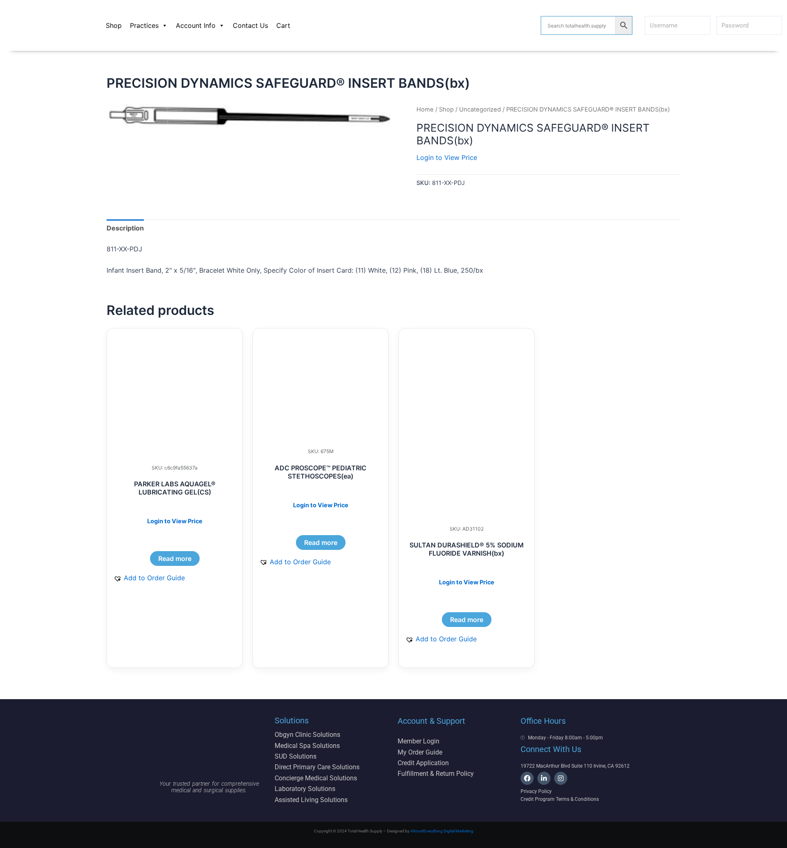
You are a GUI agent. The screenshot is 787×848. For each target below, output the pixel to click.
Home (425, 109)
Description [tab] (125, 228)
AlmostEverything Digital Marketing (441, 831)
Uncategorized (480, 109)
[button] (149, 577)
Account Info (196, 25)
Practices (144, 25)
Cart (283, 25)
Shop (114, 25)
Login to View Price (446, 157)
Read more (174, 558)
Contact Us (250, 25)
